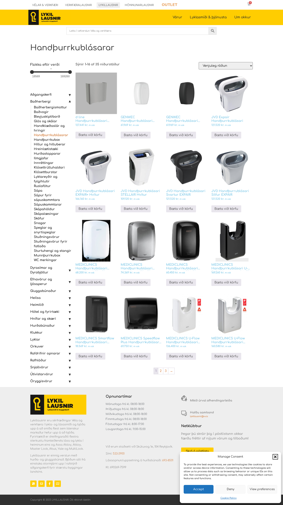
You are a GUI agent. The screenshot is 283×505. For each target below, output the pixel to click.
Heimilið (37, 305)
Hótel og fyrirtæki (44, 312)
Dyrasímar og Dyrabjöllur (41, 270)
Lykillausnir (108, 5)
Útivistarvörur (41, 374)
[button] (275, 457)
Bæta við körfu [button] (90, 135)
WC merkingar (45, 260)
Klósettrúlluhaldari (49, 167)
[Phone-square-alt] (33, 484)
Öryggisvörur (41, 381)
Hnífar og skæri (43, 318)
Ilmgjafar (41, 158)
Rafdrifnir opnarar (45, 353)
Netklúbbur (191, 426)
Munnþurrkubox (47, 255)
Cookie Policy (228, 498)
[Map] (57, 484)
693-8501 (167, 460)
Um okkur (242, 17)
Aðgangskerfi (41, 94)
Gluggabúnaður (43, 291)
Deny (230, 489)
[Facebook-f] (49, 484)
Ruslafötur (42, 186)
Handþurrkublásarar (51, 135)
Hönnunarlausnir (139, 5)
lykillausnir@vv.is (199, 416)
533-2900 (119, 453)
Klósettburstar (45, 172)
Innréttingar (44, 163)
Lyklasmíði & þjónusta (208, 17)
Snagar (40, 223)
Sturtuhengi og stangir (52, 251)
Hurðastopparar (47, 153)
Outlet (169, 4)
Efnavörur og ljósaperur (41, 282)
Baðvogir (41, 112)
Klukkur (36, 332)
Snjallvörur (39, 367)
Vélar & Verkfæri (45, 5)
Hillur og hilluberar (49, 144)
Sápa (38, 190)
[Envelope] (41, 484)
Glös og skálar (45, 121)
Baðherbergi (40, 101)
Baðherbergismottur (50, 107)
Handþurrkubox (47, 140)
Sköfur (39, 218)
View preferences (262, 489)
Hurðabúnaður (42, 325)
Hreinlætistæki (46, 149)
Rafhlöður (38, 360)
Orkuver (37, 346)
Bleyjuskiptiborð (47, 116)
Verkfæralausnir (78, 5)
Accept (198, 489)
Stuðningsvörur (46, 237)
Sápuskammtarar (48, 204)
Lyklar (35, 339)
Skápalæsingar (46, 214)
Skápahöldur (44, 209)
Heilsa (35, 298)
